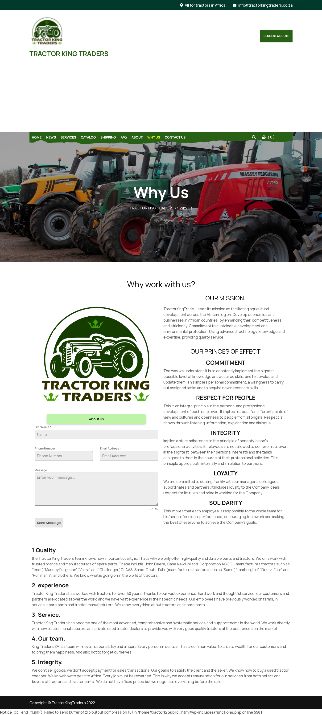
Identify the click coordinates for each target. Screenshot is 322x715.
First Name (43, 427)
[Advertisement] (161, 97)
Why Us (153, 137)
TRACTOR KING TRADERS (68, 53)
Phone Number (45, 448)
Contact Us (175, 137)
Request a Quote (276, 36)
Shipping (108, 137)
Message (41, 470)
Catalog (88, 137)
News (51, 137)
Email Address (110, 448)
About (137, 137)
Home (36, 137)
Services (68, 137)
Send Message (49, 522)
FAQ (123, 137)
